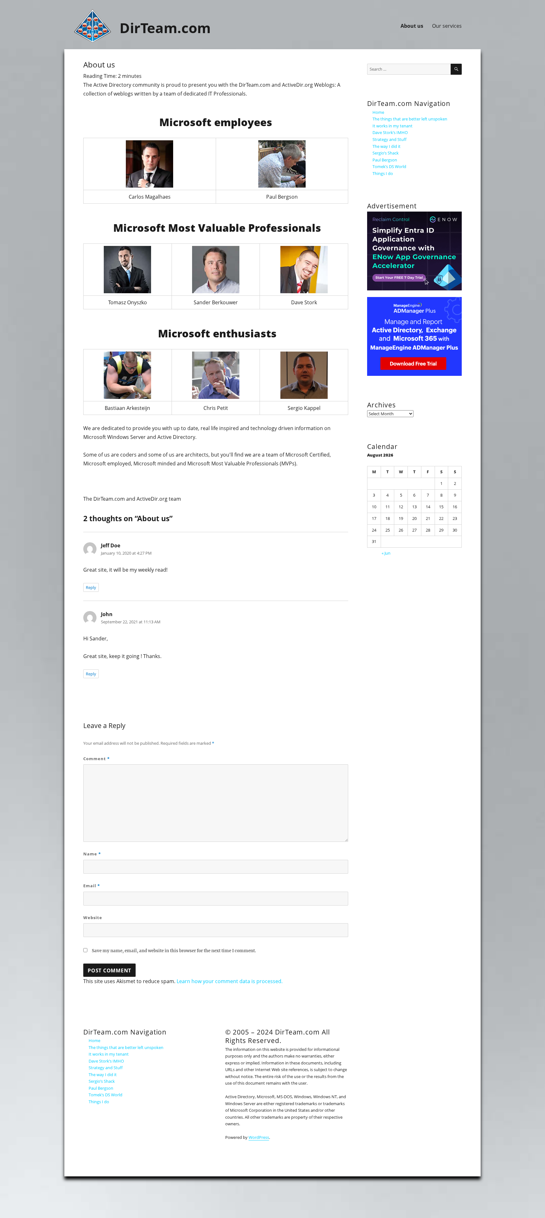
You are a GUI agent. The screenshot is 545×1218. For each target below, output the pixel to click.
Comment (96, 758)
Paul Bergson (101, 1088)
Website (92, 917)
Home (94, 1040)
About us (412, 25)
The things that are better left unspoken (126, 1047)
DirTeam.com (165, 27)
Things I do (99, 1101)
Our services (447, 25)
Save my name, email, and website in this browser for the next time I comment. (174, 950)
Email (91, 886)
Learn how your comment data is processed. (230, 981)
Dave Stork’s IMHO (106, 1061)
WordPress (259, 1137)
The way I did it (103, 1074)
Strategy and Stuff (106, 1067)
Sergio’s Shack (102, 1081)
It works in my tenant (109, 1054)
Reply (91, 587)
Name (92, 854)
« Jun (386, 553)
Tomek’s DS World (105, 1095)
